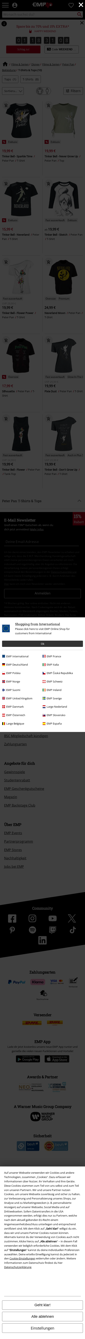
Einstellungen (42, 1328)
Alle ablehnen (42, 1316)
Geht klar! (42, 1305)
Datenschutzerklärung (17, 1267)
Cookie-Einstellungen (22, 1258)
